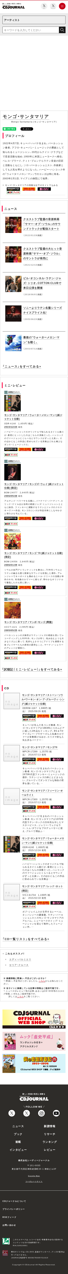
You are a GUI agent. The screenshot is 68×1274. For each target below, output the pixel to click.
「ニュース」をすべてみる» (22, 366)
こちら (42, 980)
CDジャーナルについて (14, 1201)
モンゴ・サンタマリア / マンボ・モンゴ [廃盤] (28, 622)
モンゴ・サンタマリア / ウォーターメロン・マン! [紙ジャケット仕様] (43, 840)
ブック (18, 1134)
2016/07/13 (34, 754)
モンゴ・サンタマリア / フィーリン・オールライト (42, 793)
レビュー (49, 1150)
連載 (18, 1142)
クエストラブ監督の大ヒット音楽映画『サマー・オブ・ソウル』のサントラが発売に (42, 253)
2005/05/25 (10, 630)
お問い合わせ (9, 1224)
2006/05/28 (10, 495)
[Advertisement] (34, 74)
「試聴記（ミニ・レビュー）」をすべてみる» (32, 669)
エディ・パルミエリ (20, 959)
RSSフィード (9, 1217)
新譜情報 (49, 1126)
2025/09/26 (34, 711)
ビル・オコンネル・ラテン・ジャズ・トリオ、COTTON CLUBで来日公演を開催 (42, 283)
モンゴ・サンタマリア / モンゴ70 (39, 747)
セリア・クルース (19, 964)
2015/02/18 (34, 897)
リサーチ (49, 1134)
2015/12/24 (10, 426)
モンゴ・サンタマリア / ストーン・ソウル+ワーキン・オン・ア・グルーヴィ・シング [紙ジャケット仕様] (43, 699)
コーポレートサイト (34, 1181)
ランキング (50, 1142)
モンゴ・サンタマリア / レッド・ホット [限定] (42, 888)
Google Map (34, 1175)
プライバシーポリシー (13, 1208)
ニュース (18, 1126)
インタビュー (18, 1150)
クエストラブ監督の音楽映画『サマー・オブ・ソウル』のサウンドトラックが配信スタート (42, 223)
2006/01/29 (10, 564)
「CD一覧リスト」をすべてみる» (26, 939)
